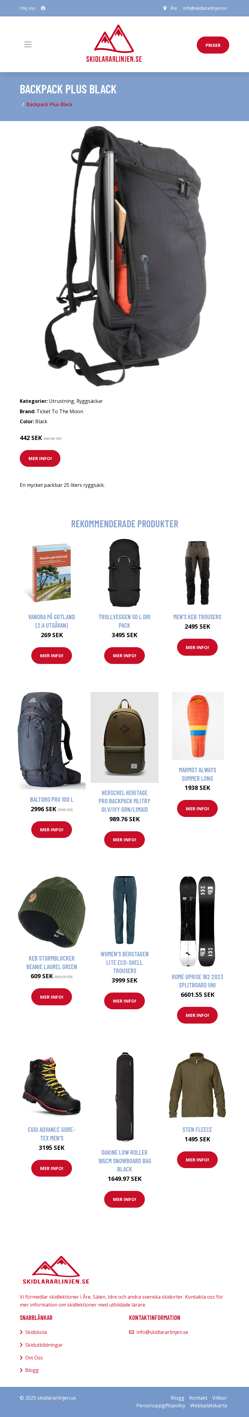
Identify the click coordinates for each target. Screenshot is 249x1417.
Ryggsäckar (90, 401)
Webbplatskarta (208, 1405)
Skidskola (36, 1332)
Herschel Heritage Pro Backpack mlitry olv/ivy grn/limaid (124, 801)
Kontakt (198, 1397)
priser (213, 45)
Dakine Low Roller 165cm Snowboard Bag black (124, 1160)
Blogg (32, 1370)
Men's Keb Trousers (197, 616)
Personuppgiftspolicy (160, 1405)
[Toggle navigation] (28, 44)
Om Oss (34, 1357)
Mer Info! (40, 458)
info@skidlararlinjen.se (205, 8)
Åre (173, 8)
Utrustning (61, 401)
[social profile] (43, 8)
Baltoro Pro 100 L (51, 799)
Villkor (219, 1397)
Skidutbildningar (44, 1345)
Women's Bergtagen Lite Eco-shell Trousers (125, 962)
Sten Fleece (197, 1129)
